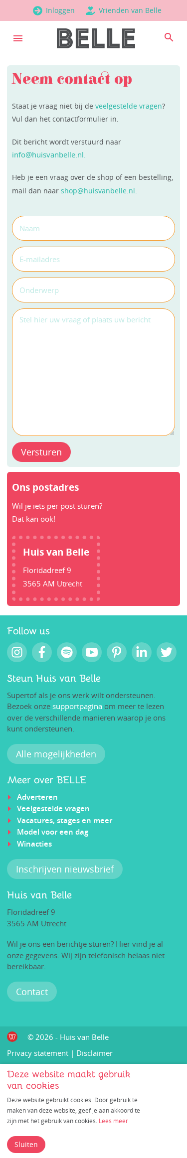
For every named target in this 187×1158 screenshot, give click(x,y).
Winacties (34, 844)
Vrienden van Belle (130, 10)
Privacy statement (37, 1053)
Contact (32, 992)
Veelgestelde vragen (53, 808)
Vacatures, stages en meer (64, 820)
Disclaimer (94, 1053)
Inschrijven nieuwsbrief (65, 869)
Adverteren (37, 797)
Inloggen (60, 10)
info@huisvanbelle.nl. (49, 154)
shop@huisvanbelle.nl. (99, 190)
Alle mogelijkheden (56, 754)
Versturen (41, 452)
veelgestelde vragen (128, 106)
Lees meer (113, 1121)
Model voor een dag (52, 832)
